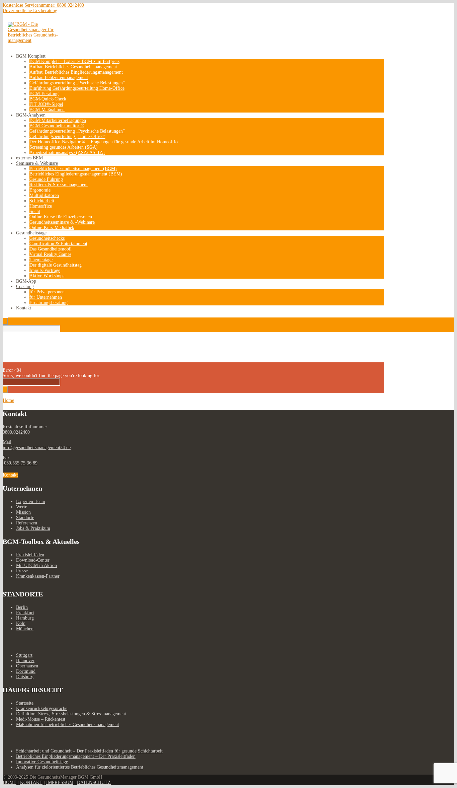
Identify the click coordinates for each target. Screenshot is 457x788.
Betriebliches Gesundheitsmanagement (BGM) (73, 168)
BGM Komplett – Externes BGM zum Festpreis (74, 61)
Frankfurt (25, 612)
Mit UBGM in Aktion (36, 565)
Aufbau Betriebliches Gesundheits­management (73, 66)
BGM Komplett (30, 56)
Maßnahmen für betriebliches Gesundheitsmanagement (67, 724)
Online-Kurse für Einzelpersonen (60, 216)
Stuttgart (24, 655)
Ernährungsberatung (48, 302)
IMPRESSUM (59, 782)
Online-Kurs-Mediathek (51, 227)
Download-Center (33, 560)
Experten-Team (30, 501)
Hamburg (25, 618)
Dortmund (25, 671)
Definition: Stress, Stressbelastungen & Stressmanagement (71, 713)
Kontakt (23, 307)
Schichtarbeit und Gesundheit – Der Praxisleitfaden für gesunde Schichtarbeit (89, 751)
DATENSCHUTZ (94, 782)
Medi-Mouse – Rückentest (40, 719)
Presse (22, 570)
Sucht (34, 211)
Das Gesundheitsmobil (50, 249)
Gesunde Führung (46, 179)
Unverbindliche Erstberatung (30, 10)
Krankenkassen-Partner (38, 576)
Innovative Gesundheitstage (42, 761)
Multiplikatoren (44, 195)
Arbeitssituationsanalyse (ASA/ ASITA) (67, 152)
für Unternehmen (45, 297)
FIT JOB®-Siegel (46, 104)
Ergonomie (40, 190)
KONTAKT (31, 782)
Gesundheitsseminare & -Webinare (62, 222)
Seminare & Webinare (37, 163)
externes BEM (29, 157)
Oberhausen (27, 665)
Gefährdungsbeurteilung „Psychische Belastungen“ (77, 82)
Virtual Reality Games (50, 254)
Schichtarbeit (41, 200)
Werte (21, 506)
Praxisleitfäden (30, 554)
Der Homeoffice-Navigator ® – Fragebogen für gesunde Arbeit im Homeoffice (104, 141)
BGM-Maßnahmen (47, 109)
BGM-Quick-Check (47, 98)
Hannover (25, 660)
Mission (23, 512)
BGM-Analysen (30, 115)
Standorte (25, 517)
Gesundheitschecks (47, 238)
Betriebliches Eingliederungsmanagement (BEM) (75, 173)
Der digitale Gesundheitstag (55, 265)
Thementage (41, 259)
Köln (20, 623)
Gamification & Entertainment (58, 243)
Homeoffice (40, 206)
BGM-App (26, 281)
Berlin (22, 607)
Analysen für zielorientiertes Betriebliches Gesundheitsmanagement (79, 767)
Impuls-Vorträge (44, 270)
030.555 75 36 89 (20, 462)
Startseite (24, 703)
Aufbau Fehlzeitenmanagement (58, 77)
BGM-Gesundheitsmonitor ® (56, 125)
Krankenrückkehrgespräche (41, 708)
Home (8, 400)
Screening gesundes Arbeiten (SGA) (63, 147)
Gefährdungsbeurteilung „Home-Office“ (67, 136)
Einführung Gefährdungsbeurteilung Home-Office (76, 88)
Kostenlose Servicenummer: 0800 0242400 (43, 5)
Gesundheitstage (31, 232)
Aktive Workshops (46, 275)
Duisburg (24, 676)
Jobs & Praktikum (33, 528)
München (24, 628)
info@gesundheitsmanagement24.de (37, 447)
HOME (9, 782)
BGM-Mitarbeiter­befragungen (57, 120)
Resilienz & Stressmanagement (58, 184)
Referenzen (26, 522)
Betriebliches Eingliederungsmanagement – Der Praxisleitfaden (75, 756)
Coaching (25, 286)
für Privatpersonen (47, 291)
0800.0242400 (16, 432)
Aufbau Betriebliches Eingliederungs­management (76, 72)
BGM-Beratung (44, 93)
